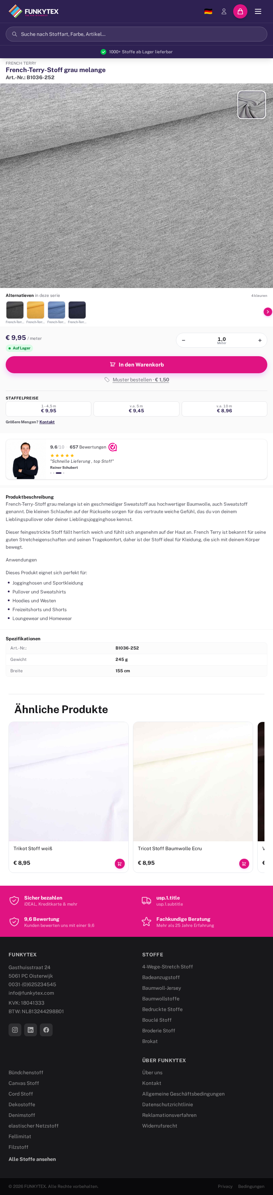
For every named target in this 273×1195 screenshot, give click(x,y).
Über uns (152, 1072)
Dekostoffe (22, 1104)
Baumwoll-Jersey (161, 988)
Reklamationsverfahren (169, 1115)
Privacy (225, 1186)
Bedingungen (251, 1186)
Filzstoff (18, 1147)
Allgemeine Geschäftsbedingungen (183, 1094)
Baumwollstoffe (161, 998)
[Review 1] (51, 473)
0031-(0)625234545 (32, 984)
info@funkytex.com (31, 993)
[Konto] (224, 11)
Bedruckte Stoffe (162, 1009)
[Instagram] (15, 1029)
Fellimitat (20, 1136)
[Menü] (258, 11)
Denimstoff (22, 1115)
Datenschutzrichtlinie (167, 1104)
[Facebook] (46, 1029)
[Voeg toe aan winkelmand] (120, 864)
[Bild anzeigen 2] (251, 105)
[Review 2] (53, 473)
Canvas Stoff (24, 1083)
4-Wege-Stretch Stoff (167, 966)
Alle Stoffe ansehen (32, 1159)
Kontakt (47, 422)
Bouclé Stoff (157, 1020)
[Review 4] (63, 473)
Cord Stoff (21, 1094)
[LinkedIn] (30, 1029)
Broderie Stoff (158, 1030)
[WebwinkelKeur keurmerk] (112, 447)
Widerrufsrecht (159, 1126)
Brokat (150, 1041)
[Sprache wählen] (208, 11)
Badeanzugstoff (161, 977)
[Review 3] (58, 473)
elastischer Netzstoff (34, 1126)
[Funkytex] (34, 11)
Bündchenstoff (26, 1072)
